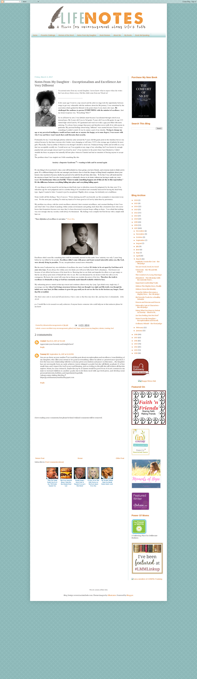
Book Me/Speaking (142, 35)
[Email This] (80, 325)
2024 (136, 206)
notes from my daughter (89, 328)
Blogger (130, 595)
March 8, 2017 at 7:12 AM (55, 341)
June (138, 250)
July (137, 246)
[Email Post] (75, 325)
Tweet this (70, 219)
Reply (42, 347)
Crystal (43, 341)
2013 (136, 344)
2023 (136, 210)
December (140, 231)
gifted (70, 328)
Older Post (120, 458)
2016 (136, 334)
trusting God (109, 328)
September (140, 240)
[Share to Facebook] (86, 325)
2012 (136, 347)
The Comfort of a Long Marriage (149, 275)
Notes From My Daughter (86, 35)
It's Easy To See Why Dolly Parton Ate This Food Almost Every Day (93, 483)
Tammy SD (44, 354)
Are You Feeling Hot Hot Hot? (147, 315)
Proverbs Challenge (48, 35)
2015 (136, 338)
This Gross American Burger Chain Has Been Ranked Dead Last (66, 483)
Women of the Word (66, 35)
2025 (136, 203)
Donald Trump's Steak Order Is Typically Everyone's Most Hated (79, 483)
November (140, 234)
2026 (136, 200)
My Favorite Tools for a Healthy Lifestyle (148, 298)
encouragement (62, 328)
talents (101, 328)
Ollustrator (112, 595)
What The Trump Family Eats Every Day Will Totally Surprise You (52, 483)
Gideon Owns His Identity (146, 289)
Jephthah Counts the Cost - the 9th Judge (147, 263)
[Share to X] (84, 325)
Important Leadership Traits (147, 283)
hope (78, 328)
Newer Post (39, 458)
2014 (136, 341)
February (140, 328)
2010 (136, 353)
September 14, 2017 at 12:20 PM (62, 354)
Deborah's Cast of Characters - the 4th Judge (148, 306)
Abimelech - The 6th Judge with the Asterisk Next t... (148, 279)
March (139, 259)
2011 (136, 350)
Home (35, 35)
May (138, 253)
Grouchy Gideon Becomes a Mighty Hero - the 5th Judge (147, 293)
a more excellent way (48, 328)
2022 (136, 213)
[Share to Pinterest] (88, 325)
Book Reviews (105, 35)
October (139, 237)
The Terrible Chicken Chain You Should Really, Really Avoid (107, 482)
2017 (136, 228)
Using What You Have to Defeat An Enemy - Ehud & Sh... (148, 311)
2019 (136, 222)
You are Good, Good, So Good (147, 267)
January (139, 331)
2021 (136, 216)
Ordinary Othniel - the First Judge (149, 324)
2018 (136, 225)
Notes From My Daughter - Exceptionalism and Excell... (147, 320)
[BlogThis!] (82, 325)
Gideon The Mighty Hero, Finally (148, 286)
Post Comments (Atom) (54, 462)
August (139, 243)
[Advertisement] (98, 57)
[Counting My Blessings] (149, 424)
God (74, 328)
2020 (136, 219)
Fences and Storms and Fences (148, 302)
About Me (117, 35)
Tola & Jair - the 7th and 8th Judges (146, 271)
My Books (128, 35)
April (138, 256)
